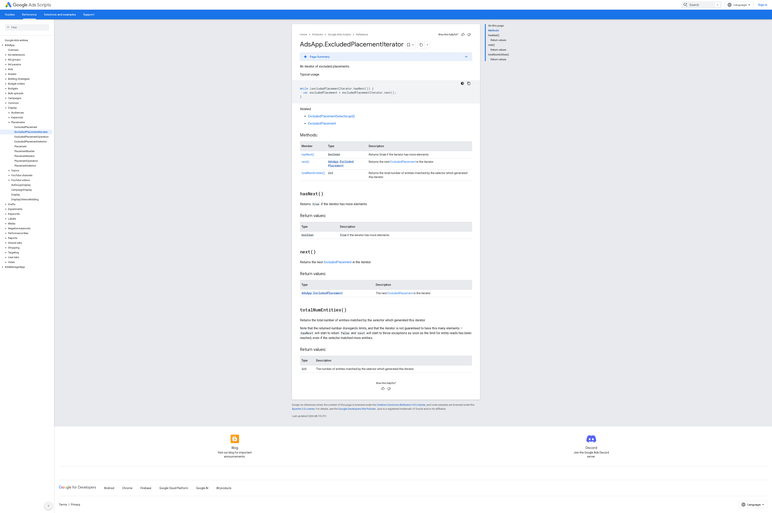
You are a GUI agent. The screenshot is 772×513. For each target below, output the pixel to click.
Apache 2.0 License (303, 408)
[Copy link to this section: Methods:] (322, 135)
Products (317, 34)
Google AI (202, 488)
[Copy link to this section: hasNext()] (327, 194)
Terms (63, 504)
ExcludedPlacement (322, 123)
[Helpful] (463, 35)
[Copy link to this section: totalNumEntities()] (351, 310)
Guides (10, 14)
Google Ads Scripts (339, 34)
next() (305, 161)
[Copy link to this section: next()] (320, 252)
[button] (26, 45)
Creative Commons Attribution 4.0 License (401, 404)
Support (88, 14)
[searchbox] (27, 27)
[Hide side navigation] (48, 506)
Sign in (762, 4)
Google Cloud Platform (173, 488)
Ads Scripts (40, 5)
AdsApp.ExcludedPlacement (341, 164)
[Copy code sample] (469, 83)
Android (109, 488)
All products (223, 488)
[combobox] (701, 4)
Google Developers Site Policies (357, 408)
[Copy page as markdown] (421, 44)
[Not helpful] (469, 35)
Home (303, 34)
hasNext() (308, 154)
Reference (29, 14)
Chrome (127, 488)
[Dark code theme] (462, 83)
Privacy (75, 504)
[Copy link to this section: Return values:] (330, 216)
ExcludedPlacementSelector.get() (331, 116)
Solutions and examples (60, 14)
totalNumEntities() (313, 173)
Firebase (146, 488)
